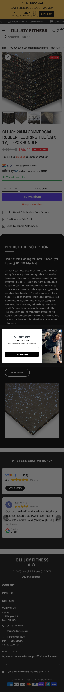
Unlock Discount (21, 354)
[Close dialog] (60, 331)
